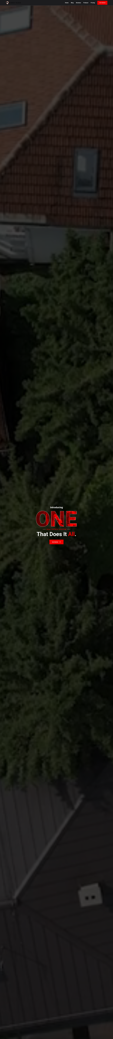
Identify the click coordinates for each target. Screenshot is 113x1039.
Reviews (78, 2)
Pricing (93, 2)
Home (66, 2)
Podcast (85, 2)
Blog (72, 2)
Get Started (102, 2)
